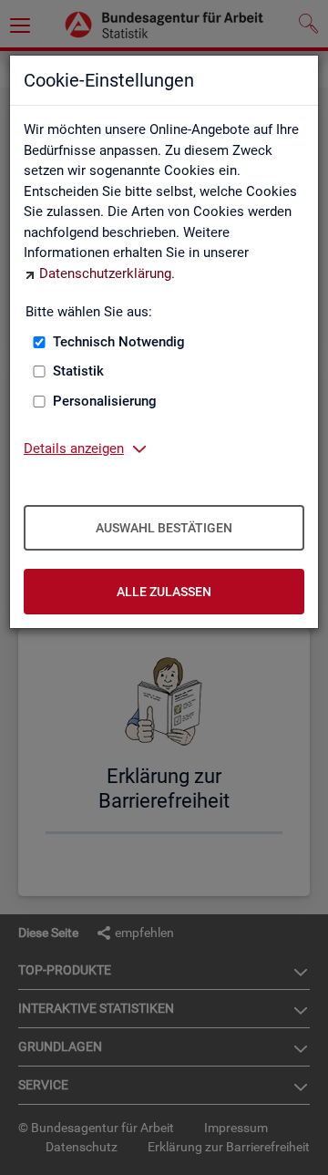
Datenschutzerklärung (105, 273)
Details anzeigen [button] (74, 448)
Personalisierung (105, 401)
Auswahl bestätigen (164, 528)
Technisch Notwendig (119, 342)
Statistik (78, 371)
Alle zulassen (164, 591)
